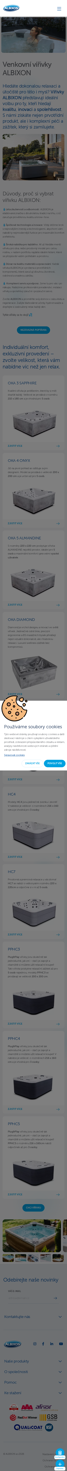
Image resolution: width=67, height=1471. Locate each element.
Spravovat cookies (14, 755)
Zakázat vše (32, 763)
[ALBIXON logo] (11, 8)
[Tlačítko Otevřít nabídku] (59, 8)
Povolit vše (54, 763)
